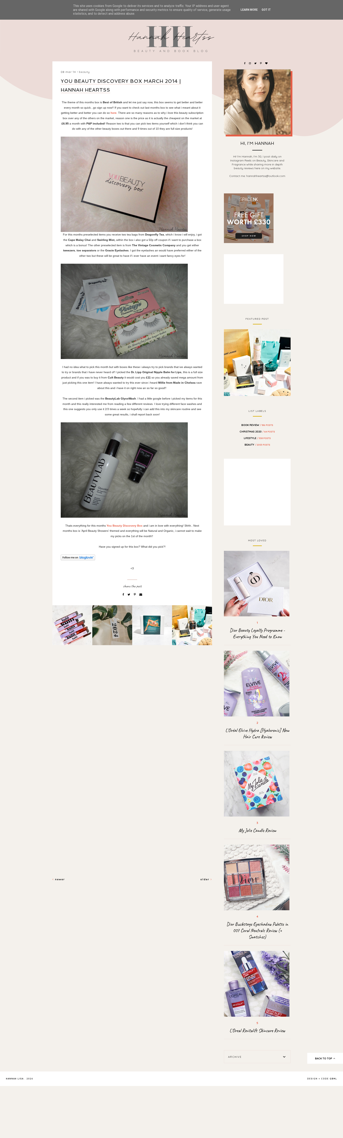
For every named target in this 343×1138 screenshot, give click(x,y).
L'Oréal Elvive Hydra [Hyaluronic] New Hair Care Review (257, 733)
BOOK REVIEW (257, 425)
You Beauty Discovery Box (125, 525)
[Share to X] (129, 594)
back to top (324, 1058)
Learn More (249, 9)
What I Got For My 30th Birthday (257, 362)
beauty (84, 72)
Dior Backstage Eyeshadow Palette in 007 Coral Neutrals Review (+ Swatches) (257, 930)
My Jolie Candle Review (257, 830)
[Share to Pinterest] (135, 594)
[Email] (140, 594)
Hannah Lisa (15, 1078)
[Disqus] (132, 716)
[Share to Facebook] (123, 594)
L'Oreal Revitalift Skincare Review (257, 1030)
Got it (266, 9)
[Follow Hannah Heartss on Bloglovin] (132, 557)
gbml (333, 1078)
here (114, 112)
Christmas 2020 (257, 431)
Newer (59, 879)
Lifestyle (257, 438)
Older (205, 879)
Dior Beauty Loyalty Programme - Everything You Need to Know (257, 633)
